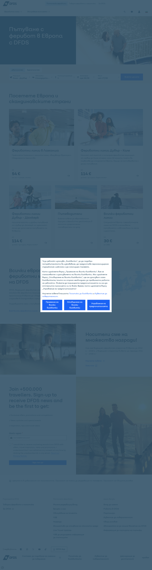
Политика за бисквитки (81, 293)
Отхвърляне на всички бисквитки (74, 305)
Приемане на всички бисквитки (52, 305)
